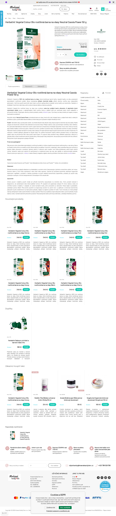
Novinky (9, 14)
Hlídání (99, 65)
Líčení (46, 14)
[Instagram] (105, 477)
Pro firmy (74, 482)
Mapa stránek (107, 510)
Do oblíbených (100, 56)
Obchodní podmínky (57, 476)
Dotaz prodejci (101, 62)
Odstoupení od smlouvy (58, 478)
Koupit (26, 237)
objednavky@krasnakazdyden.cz (41, 5)
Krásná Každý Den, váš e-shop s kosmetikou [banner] (15, 8)
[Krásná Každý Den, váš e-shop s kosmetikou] (5, 18)
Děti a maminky (55, 14)
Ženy (39, 14)
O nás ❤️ (74, 476)
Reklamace (55, 486)
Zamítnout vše (51, 507)
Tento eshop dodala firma (87, 510)
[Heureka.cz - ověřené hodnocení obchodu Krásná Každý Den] (105, 491)
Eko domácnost (82, 14)
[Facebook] (98, 477)
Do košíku (80, 54)
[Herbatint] (101, 35)
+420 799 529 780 (55, 5)
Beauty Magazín (104, 14)
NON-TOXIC (93, 14)
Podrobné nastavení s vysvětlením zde (58, 511)
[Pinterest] (102, 477)
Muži (73, 14)
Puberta (66, 14)
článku (26, 153)
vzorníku (70, 153)
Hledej (65, 9)
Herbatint (102, 43)
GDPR (53, 484)
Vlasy (14, 18)
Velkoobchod (75, 480)
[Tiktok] (109, 477)
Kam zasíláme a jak (77, 484)
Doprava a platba (56, 482)
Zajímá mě (24, 14)
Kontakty (54, 480)
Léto (16, 14)
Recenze (54, 488)
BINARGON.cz (98, 510)
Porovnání (99, 59)
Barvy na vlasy (20, 18)
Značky (33, 14)
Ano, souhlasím (65, 507)
